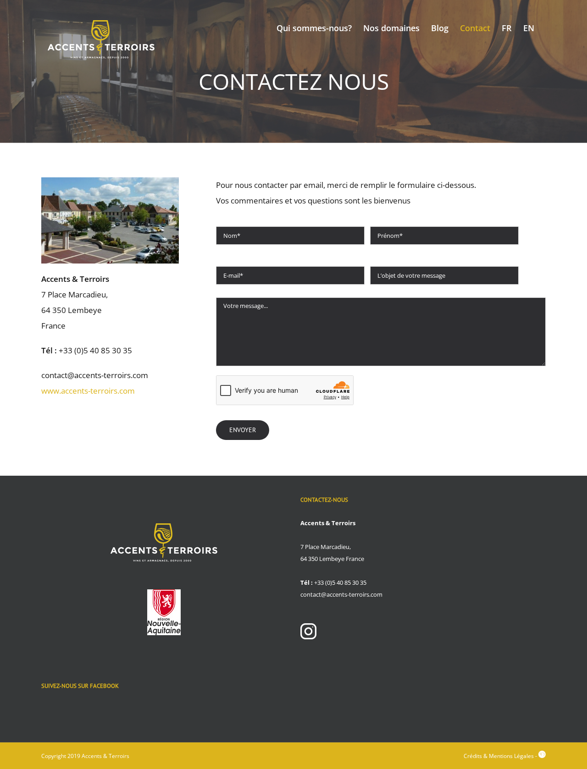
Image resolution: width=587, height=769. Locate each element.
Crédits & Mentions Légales (499, 756)
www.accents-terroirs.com (88, 390)
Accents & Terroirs (105, 756)
